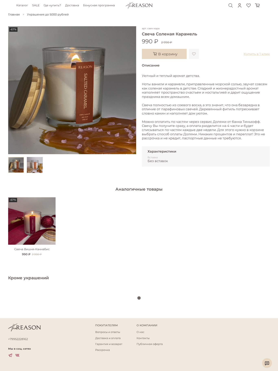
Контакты (143, 338)
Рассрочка (102, 349)
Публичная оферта (150, 344)
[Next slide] (130, 90)
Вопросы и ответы (107, 332)
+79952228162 (18, 339)
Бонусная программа (99, 5)
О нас (140, 332)
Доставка (72, 5)
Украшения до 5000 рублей (48, 14)
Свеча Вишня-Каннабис (32, 249)
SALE (35, 5)
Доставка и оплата (108, 338)
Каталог (22, 5)
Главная (14, 14)
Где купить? (52, 5)
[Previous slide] (14, 90)
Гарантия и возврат (108, 344)
